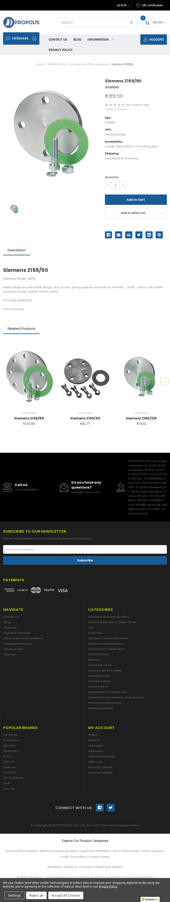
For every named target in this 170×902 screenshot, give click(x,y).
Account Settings (100, 772)
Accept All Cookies (66, 895)
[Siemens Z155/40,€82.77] (85, 374)
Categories (19, 38)
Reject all (36, 895)
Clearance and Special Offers (108, 617)
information (98, 39)
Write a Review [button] (117, 109)
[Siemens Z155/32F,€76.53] (141, 374)
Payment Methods (16, 633)
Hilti (91, 627)
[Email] (118, 234)
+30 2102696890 (26, 489)
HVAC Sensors (152, 851)
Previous (5, 381)
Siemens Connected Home (108, 638)
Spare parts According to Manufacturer (116, 697)
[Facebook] (108, 234)
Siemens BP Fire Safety (105, 670)
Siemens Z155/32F (141, 418)
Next (164, 381)
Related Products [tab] (21, 328)
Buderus (9, 767)
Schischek (95, 633)
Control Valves (99, 857)
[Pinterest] (159, 234)
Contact (86, 867)
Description (16, 250)
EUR (123, 5)
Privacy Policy (61, 50)
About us (10, 627)
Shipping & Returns (17, 643)
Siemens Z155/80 (29, 418)
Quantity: (112, 177)
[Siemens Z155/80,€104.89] (29, 374)
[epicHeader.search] (131, 22)
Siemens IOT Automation (106, 649)
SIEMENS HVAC (100, 665)
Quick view (49, 344)
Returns (94, 740)
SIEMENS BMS (99, 681)
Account (156, 39)
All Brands (54, 867)
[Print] (128, 234)
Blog (77, 39)
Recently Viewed (100, 767)
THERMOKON (98, 654)
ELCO (7, 756)
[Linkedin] (149, 234)
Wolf (6, 783)
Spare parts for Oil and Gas (107, 692)
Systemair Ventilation (95, 851)
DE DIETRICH (13, 778)
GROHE (9, 762)
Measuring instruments (104, 703)
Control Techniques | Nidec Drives (112, 622)
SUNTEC (9, 772)
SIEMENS (10, 735)
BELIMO (94, 660)
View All (8, 788)
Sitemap (9, 654)
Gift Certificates (152, 5)
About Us (71, 867)
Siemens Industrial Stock (106, 643)
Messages (95, 745)
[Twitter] (138, 234)
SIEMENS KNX (99, 676)
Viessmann (11, 751)
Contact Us (58, 39)
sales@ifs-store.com (85, 492)
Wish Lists (95, 762)
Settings (14, 895)
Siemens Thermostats (21, 851)
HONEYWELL (98, 686)
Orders (93, 735)
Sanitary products (100, 708)
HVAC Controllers (73, 857)
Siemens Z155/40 (85, 418)
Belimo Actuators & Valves (59, 851)
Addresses (95, 751)
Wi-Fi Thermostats (126, 851)
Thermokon (11, 740)
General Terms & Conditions (23, 638)
